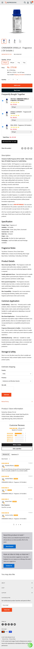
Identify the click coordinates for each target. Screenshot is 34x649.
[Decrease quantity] (9, 79)
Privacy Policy (12, 639)
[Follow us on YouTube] (15, 624)
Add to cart (17, 85)
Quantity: (4, 79)
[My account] (28, 2)
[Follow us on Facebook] (3, 624)
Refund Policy (5, 401)
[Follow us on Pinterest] (12, 624)
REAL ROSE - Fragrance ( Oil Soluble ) (21, 125)
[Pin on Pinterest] (25, 148)
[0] (31, 2)
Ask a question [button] (17, 448)
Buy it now (17, 90)
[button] (10, 433)
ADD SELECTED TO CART (9, 141)
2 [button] (16, 524)
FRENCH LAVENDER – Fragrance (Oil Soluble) (21, 112)
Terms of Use (5, 639)
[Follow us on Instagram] (9, 624)
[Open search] (25, 2)
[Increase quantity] (17, 79)
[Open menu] (2, 2)
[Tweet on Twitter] (28, 148)
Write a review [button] (17, 445)
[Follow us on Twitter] (6, 624)
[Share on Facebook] (22, 148)
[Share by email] (31, 148)
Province (4, 377)
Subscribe (7, 610)
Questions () (15, 454)
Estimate (6, 394)
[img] (5, 463)
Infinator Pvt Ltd (7, 54)
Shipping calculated (19, 74)
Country (4, 370)
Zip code (4, 385)
